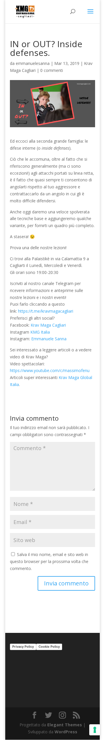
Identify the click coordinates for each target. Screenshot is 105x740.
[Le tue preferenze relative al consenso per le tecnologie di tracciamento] (94, 729)
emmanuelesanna (33, 63)
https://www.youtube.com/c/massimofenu (50, 370)
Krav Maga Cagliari (48, 325)
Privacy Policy (23, 647)
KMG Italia (40, 332)
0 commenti (51, 70)
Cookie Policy (49, 647)
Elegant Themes (64, 724)
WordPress (66, 731)
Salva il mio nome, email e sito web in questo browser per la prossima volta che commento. (49, 561)
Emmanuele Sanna (48, 338)
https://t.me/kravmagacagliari (45, 311)
